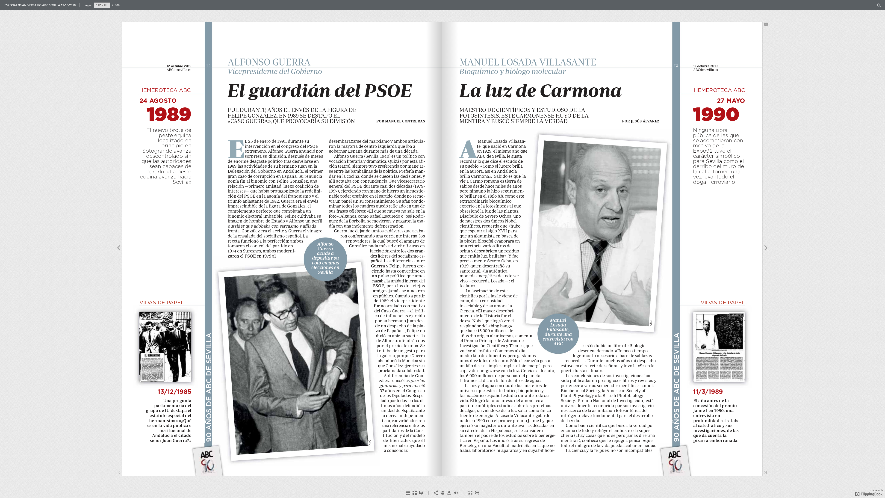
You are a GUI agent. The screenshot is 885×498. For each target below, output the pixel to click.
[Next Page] (766, 248)
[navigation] (102, 5)
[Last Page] (765, 473)
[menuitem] (879, 5)
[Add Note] (766, 25)
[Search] (879, 5)
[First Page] (119, 473)
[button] (869, 494)
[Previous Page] (118, 248)
